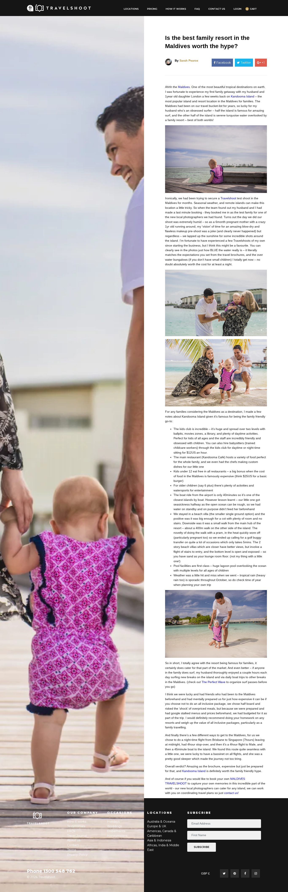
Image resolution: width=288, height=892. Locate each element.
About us (73, 840)
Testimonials (76, 826)
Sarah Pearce (188, 60)
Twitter (245, 63)
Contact (73, 845)
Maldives (184, 87)
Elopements (116, 831)
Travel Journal (77, 836)
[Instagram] (256, 873)
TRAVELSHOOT (38, 823)
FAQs (71, 831)
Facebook (223, 63)
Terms (71, 850)
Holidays (113, 821)
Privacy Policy (77, 855)
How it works (76, 821)
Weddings (114, 826)
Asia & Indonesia (159, 840)
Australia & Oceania (161, 821)
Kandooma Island (242, 96)
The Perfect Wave (213, 682)
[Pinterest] (234, 873)
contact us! (231, 793)
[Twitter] (224, 873)
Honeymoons (117, 836)
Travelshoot (228, 198)
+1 (263, 63)
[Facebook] (245, 873)
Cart (253, 9)
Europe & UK (156, 826)
